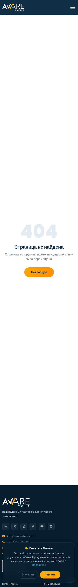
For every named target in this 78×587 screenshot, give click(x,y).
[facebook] (33, 526)
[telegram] (51, 526)
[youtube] (42, 526)
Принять (50, 574)
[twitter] (14, 526)
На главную (39, 272)
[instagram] (23, 526)
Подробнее (39, 565)
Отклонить (28, 574)
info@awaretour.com (20, 536)
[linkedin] (5, 526)
